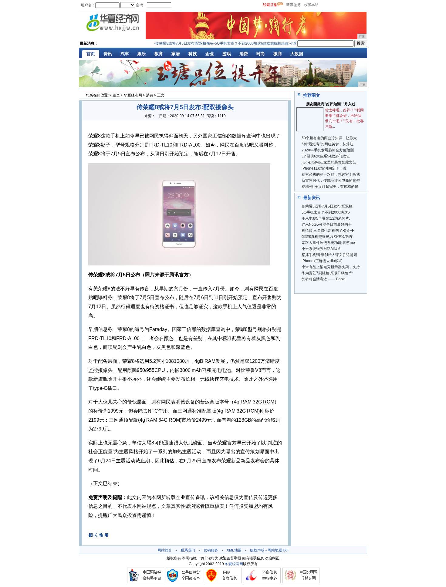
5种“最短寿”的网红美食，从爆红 (327, 144)
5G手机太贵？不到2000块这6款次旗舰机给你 (245, 43)
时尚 (260, 53)
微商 (277, 53)
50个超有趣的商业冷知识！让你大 (329, 138)
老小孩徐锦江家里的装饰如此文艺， (331, 162)
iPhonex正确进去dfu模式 (322, 261)
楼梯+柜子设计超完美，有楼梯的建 (330, 186)
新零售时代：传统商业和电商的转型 (331, 180)
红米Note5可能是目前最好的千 (327, 224)
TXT (285, 550)
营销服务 (211, 550)
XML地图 (234, 550)
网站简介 (164, 550)
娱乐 (141, 53)
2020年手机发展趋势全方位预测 (328, 150)
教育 (158, 53)
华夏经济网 (133, 95)
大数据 (296, 53)
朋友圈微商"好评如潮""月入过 (330, 104)
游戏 (226, 53)
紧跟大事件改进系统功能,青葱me (328, 243)
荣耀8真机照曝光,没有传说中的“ (327, 236)
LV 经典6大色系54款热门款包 (326, 156)
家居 (175, 53)
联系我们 (188, 550)
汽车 (124, 53)
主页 (116, 95)
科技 (192, 53)
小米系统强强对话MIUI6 (321, 249)
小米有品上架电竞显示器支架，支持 (331, 267)
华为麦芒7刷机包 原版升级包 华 (327, 273)
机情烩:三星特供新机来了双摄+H (328, 230)
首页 (90, 53)
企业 (209, 53)
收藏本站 (311, 5)
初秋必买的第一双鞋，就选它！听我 (331, 174)
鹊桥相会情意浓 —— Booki (324, 279)
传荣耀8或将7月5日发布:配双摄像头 (178, 43)
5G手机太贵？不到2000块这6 (326, 212)
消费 (243, 53)
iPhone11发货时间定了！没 (324, 168)
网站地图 (275, 550)
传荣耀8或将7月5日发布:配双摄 (327, 206)
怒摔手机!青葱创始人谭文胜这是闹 (329, 255)
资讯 (107, 53)
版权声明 (257, 550)
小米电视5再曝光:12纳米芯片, (326, 218)
